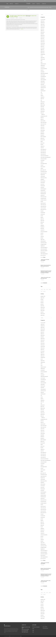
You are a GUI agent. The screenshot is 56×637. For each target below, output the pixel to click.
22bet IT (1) (42, 98)
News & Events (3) (43, 203)
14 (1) (41, 60)
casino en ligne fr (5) (43, 149)
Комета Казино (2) (43, 255)
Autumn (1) (42, 117)
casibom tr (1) (42, 146)
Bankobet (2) (42, 133)
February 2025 (43, 307)
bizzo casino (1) (43, 139)
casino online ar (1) (43, 152)
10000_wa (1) (42, 324)
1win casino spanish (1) (44, 68)
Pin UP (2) (42, 514)
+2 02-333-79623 (25, 630)
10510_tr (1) (42, 38)
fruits (47, 289)
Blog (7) (42, 141)
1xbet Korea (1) (43, 82)
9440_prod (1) (42, 109)
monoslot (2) (42, 187)
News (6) (42, 201)
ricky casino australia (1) (44, 231)
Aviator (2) (42, 119)
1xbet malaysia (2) (43, 389)
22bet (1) (42, 95)
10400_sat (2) (42, 35)
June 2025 (42, 604)
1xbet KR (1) (42, 84)
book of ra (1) (42, 446)
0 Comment (42, 262)
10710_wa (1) (42, 351)
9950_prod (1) (42, 111)
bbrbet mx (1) (42, 138)
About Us (11, 3)
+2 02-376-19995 (26, 629)
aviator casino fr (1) (43, 427)
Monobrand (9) (43, 185)
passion (44, 291)
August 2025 (42, 297)
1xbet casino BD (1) (43, 79)
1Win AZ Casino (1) (43, 63)
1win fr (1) (42, 70)
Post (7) (42, 223)
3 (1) (41, 100)
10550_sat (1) (42, 41)
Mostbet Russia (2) (43, 193)
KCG (20, 636)
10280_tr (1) (42, 30)
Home (7, 3)
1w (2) (41, 62)
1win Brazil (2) (43, 370)
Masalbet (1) (42, 179)
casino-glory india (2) (43, 158)
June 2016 (42, 615)
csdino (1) (42, 465)
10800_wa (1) (42, 51)
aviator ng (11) (43, 130)
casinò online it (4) (43, 457)
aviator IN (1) (42, 125)
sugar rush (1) (42, 239)
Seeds (33, 630)
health (50, 289)
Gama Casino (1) (43, 166)
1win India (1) (42, 71)
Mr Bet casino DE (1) (43, 196)
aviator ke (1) (42, 127)
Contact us (44, 3)
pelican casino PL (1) (43, 209)
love (41, 291)
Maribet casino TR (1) (44, 177)
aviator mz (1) (42, 128)
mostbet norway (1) (43, 495)
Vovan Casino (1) (43, 252)
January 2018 (42, 310)
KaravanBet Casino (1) (44, 171)
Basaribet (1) (42, 438)
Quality (33, 3)
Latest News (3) (43, 176)
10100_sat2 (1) (43, 25)
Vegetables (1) (43, 245)
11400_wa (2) (42, 57)
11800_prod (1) (43, 362)
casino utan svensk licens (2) (44, 155)
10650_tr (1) (42, 46)
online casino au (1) (43, 204)
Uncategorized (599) (43, 244)
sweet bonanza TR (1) (43, 242)
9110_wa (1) (42, 108)
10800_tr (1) (42, 49)
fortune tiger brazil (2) (44, 163)
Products (16, 3)
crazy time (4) (42, 160)
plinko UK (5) (42, 220)
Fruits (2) (42, 165)
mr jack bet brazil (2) (43, 198)
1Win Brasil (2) (43, 65)
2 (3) (41, 92)
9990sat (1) (43, 114)
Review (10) (42, 228)
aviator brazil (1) (43, 120)
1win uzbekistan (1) (43, 76)
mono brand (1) (43, 182)
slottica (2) (42, 236)
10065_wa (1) (42, 24)
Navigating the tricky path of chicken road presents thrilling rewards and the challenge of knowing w (46, 271)
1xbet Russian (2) (43, 90)
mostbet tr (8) (42, 195)
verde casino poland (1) (44, 552)
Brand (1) (42, 144)
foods (42, 289)
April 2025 (42, 304)
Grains (33, 628)
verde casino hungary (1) (44, 247)
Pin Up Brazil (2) (43, 212)
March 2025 (42, 305)
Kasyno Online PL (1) (43, 476)
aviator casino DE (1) (43, 122)
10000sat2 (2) (43, 22)
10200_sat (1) (42, 27)
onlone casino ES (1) (43, 206)
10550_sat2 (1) (43, 43)
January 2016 (42, 315)
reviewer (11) (42, 533)
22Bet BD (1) (42, 400)
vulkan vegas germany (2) (44, 253)
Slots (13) (42, 233)
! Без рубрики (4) (43, 19)
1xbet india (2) (43, 81)
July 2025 (42, 299)
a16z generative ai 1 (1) (44, 419)
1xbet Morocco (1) (43, 87)
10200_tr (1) (42, 332)
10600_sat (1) (42, 44)
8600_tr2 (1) (42, 103)
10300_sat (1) (42, 32)
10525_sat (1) (42, 343)
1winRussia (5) (43, 381)
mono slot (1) (42, 184)
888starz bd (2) (43, 408)
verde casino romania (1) (44, 250)
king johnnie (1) (43, 174)
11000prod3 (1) (43, 54)
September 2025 (43, 296)
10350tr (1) (42, 33)
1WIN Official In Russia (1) (44, 73)
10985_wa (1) (42, 52)
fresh (44, 289)
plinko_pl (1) (42, 525)
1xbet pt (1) (42, 89)
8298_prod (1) (42, 101)
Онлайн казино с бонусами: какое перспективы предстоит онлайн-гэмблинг (39, 7)
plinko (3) (42, 217)
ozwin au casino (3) (43, 207)
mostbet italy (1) (43, 190)
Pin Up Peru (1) (43, 214)
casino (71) (42, 147)
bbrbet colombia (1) (43, 136)
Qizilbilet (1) (42, 225)
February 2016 (43, 313)
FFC (10, 636)
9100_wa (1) (42, 106)
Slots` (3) (42, 234)
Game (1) (42, 168)
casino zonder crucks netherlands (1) (45, 157)
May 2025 (42, 302)
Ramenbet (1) (42, 226)
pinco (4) (42, 215)
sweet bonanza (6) (43, 544)
